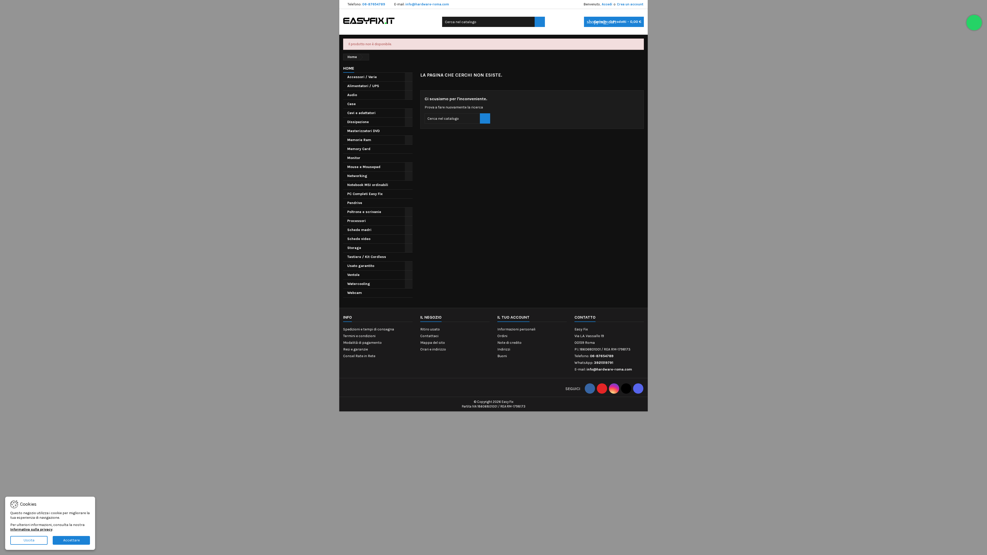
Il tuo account (513, 317)
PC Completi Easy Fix (365, 194)
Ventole (353, 275)
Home (348, 68)
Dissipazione (358, 122)
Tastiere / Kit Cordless (366, 257)
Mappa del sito (432, 342)
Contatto (585, 317)
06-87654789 (373, 4)
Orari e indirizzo (433, 349)
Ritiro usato (430, 329)
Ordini (502, 336)
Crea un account (630, 4)
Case (351, 104)
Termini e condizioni (359, 336)
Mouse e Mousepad (363, 167)
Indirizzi (503, 349)
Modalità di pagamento (362, 342)
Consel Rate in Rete (359, 356)
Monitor (353, 158)
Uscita (29, 540)
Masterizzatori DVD (363, 131)
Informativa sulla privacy (31, 529)
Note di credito (509, 342)
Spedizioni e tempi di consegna (368, 329)
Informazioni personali (516, 329)
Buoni (502, 356)
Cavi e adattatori (361, 113)
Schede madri (359, 230)
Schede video (358, 239)
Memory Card (358, 149)
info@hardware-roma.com (427, 4)
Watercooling (358, 284)
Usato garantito (360, 266)
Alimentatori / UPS (363, 86)
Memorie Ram (359, 140)
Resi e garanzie (355, 349)
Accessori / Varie (362, 77)
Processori (356, 221)
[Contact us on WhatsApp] (974, 22)
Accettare (71, 540)
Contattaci (429, 336)
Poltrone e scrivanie (364, 212)
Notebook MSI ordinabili (367, 185)
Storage (354, 248)
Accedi (607, 4)
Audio (352, 95)
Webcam (354, 293)
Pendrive (354, 203)
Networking (357, 176)
